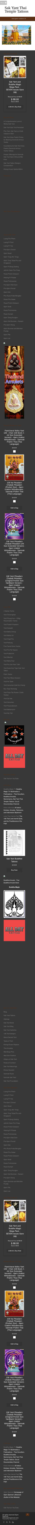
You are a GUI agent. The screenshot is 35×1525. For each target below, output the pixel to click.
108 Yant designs (10, 1033)
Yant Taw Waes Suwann (12, 678)
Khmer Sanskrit (9, 1070)
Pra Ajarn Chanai (10, 249)
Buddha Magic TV (10, 789)
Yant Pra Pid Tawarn (11, 650)
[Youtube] (6, 1522)
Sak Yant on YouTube (11, 778)
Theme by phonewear (10, 1519)
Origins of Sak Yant (10, 1059)
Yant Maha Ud (8, 635)
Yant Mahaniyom (9, 709)
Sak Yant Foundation (11, 1081)
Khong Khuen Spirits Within (13, 169)
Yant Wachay (8, 657)
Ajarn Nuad (7, 253)
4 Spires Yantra (9, 611)
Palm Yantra (8, 674)
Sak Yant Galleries (10, 1030)
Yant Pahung (8, 642)
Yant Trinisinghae (10, 615)
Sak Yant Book (9, 1023)
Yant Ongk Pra (9, 639)
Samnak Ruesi (9, 1074)
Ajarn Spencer (9, 1492)
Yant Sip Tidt (8, 713)
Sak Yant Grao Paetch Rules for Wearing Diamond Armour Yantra (14, 139)
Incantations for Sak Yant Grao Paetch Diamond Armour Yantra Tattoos (14, 148)
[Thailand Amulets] (14, 382)
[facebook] (3, 1522)
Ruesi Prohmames (10, 281)
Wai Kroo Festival (10, 1055)
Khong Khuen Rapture (11, 1044)
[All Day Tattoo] (14, 757)
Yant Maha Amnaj (10, 632)
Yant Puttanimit (9, 653)
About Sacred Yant (10, 1037)
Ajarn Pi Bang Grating (11, 266)
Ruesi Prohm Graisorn (11, 274)
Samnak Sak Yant (10, 1077)
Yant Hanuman (9, 702)
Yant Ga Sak (8, 698)
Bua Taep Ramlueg (10, 689)
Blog (5, 1012)
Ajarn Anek (7, 306)
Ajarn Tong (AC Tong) (11, 257)
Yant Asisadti (8, 628)
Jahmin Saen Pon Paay (12, 270)
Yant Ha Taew (8, 681)
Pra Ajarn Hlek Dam (10, 285)
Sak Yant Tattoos (9, 1015)
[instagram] (12, 1522)
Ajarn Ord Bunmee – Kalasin (13, 321)
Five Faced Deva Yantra (12, 646)
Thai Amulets (8, 1048)
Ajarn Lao (7, 338)
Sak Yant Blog (8, 1026)
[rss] (9, 1522)
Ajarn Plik (7, 334)
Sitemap (6, 1019)
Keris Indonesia (9, 807)
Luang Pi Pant (8, 242)
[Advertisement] (14, 192)
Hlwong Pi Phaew (10, 277)
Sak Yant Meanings (10, 1066)
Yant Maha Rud (9, 661)
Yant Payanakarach (10, 706)
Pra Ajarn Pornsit (9, 288)
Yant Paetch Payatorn (11, 624)
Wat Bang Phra (9, 1052)
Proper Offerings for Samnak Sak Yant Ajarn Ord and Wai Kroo (13, 156)
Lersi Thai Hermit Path (11, 816)
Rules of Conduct (10, 1063)
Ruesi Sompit (8, 314)
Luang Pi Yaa (8, 246)
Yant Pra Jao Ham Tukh (12, 664)
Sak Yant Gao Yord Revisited (14, 127)
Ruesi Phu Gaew (9, 299)
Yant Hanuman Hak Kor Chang (14, 685)
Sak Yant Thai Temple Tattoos (16, 9)
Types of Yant (8, 1041)
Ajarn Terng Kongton (11, 317)
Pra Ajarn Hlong (9, 325)
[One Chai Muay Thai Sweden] (14, 735)
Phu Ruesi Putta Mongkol (12, 296)
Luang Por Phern (9, 238)
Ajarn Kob (7, 292)
